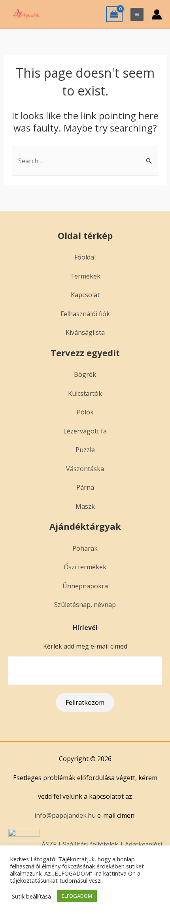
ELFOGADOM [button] (77, 895)
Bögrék (85, 374)
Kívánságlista (85, 332)
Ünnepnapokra (85, 586)
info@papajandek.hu (65, 815)
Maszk (85, 506)
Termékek (85, 276)
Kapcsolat (85, 294)
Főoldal (85, 257)
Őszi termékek (85, 567)
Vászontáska (85, 468)
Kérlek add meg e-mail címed (85, 646)
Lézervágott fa (85, 431)
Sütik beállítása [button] (31, 896)
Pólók (85, 412)
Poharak (85, 548)
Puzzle (85, 449)
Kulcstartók (85, 393)
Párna (85, 487)
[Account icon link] (156, 14)
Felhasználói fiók (85, 313)
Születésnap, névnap (85, 604)
